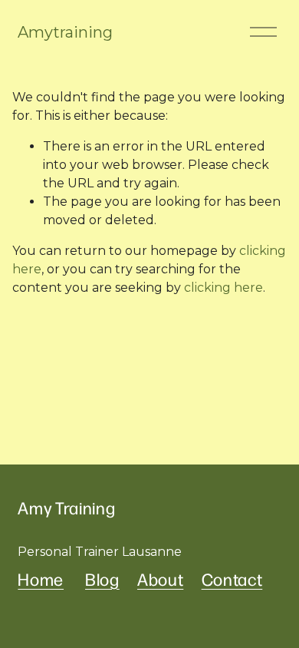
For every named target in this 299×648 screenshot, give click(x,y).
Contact (232, 580)
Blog (102, 580)
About (160, 580)
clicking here (223, 287)
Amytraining (65, 32)
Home (41, 580)
